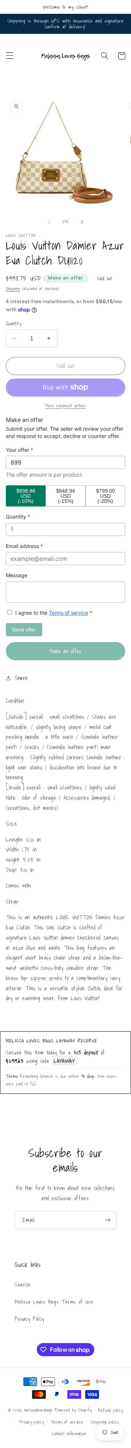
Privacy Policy (29, 1319)
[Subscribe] (107, 1220)
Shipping (13, 289)
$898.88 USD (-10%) (25, 496)
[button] (9, 55)
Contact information (69, 1433)
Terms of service (68, 613)
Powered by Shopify (73, 1409)
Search (23, 1284)
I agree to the (53, 613)
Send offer (24, 630)
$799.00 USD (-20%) (105, 496)
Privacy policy (31, 1421)
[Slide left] (49, 222)
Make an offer (66, 278)
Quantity (13, 323)
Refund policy (110, 1410)
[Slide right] (82, 222)
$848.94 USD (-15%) (65, 496)
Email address (24, 546)
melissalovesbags (38, 1409)
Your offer (19, 450)
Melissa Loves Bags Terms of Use (54, 1302)
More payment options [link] (65, 405)
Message (16, 575)
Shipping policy (104, 1421)
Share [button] (21, 678)
